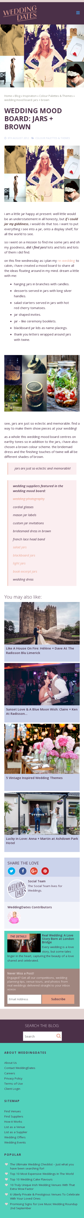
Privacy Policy (13, 1078)
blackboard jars (24, 555)
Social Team (36, 881)
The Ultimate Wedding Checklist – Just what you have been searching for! (42, 1166)
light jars (19, 563)
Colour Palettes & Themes (52, 138)
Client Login (12, 1089)
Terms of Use (13, 1083)
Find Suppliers (13, 1116)
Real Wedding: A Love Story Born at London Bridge (58, 938)
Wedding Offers (15, 1137)
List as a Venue (14, 1127)
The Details (18, 936)
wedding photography (29, 499)
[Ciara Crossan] (14, 922)
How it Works (13, 1121)
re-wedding (66, 260)
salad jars (19, 547)
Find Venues (12, 1111)
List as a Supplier (15, 1132)
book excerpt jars (25, 571)
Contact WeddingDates (19, 1068)
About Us (10, 1063)
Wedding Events (15, 1142)
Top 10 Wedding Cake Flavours (31, 1179)
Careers (9, 1073)
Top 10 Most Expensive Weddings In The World (42, 1174)
